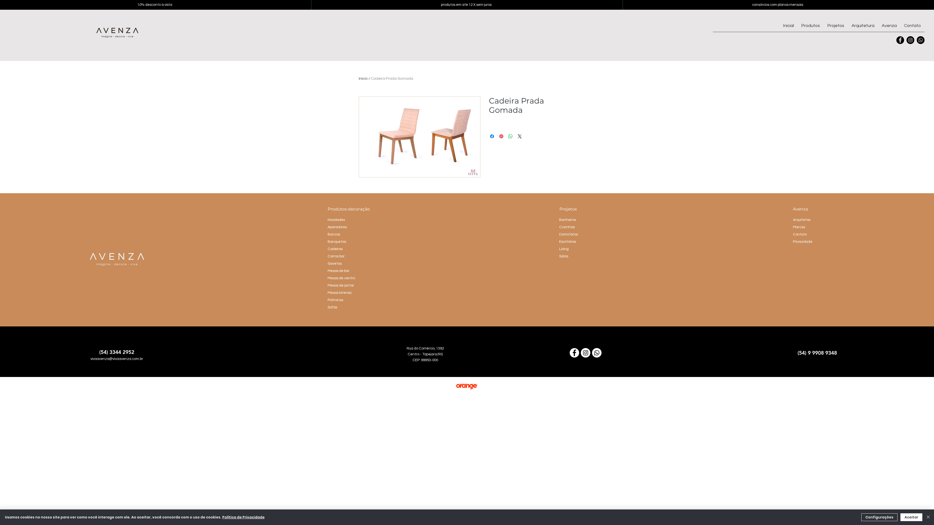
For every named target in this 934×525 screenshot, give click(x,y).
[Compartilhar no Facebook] (492, 136)
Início (363, 78)
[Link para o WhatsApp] (597, 353)
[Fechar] (928, 517)
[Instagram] (910, 40)
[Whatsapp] (921, 40)
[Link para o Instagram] (585, 353)
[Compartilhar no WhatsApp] (510, 136)
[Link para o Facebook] (574, 353)
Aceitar (911, 517)
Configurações (879, 517)
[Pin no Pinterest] (501, 136)
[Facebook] (900, 40)
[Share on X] (520, 136)
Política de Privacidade (243, 517)
